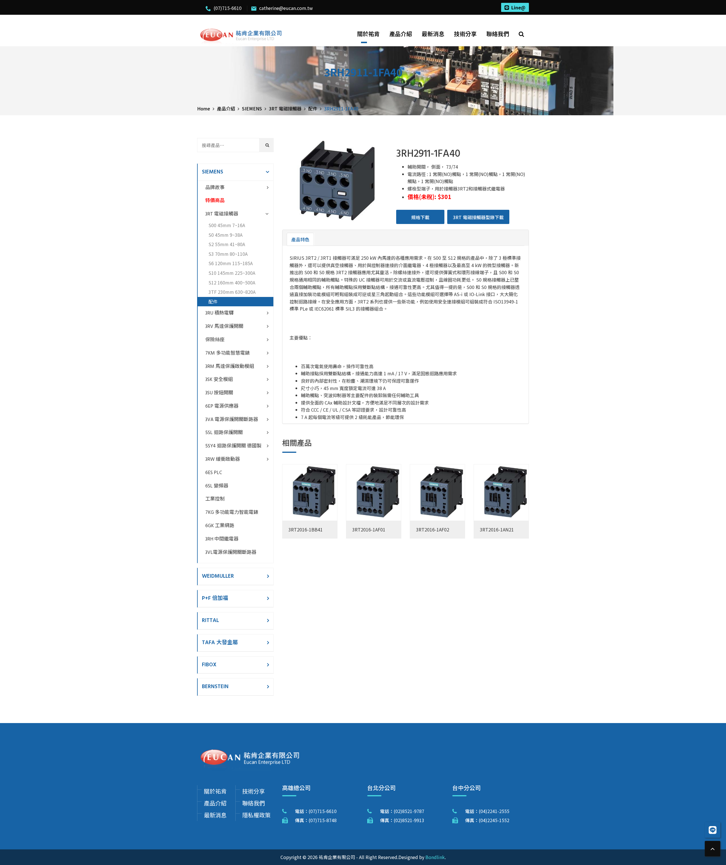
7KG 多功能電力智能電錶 (231, 512)
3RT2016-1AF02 (432, 529)
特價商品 (215, 201)
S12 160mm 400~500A (231, 282)
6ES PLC (213, 473)
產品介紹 (400, 34)
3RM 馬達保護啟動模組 (229, 366)
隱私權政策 (256, 815)
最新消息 (433, 34)
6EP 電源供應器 (222, 406)
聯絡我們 (497, 34)
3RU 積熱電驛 (219, 313)
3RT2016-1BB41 (305, 529)
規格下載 (420, 217)
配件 (213, 301)
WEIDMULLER (218, 576)
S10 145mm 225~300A (231, 272)
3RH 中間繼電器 (222, 539)
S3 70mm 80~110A (228, 253)
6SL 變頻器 (216, 486)
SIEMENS (212, 172)
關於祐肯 (368, 34)
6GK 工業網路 (219, 526)
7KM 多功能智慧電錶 (227, 353)
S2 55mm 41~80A (226, 244)
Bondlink (435, 857)
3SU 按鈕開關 (219, 393)
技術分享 (465, 34)
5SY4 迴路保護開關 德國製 (233, 446)
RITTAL (210, 620)
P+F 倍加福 (215, 598)
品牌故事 (215, 188)
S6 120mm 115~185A (230, 263)
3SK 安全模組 (219, 380)
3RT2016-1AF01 (368, 529)
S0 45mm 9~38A (225, 234)
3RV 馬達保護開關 (224, 326)
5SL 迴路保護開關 (224, 433)
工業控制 (215, 499)
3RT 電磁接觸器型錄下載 (478, 217)
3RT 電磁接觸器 (221, 214)
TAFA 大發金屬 (220, 642)
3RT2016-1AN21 (497, 529)
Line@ (518, 7)
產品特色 (300, 239)
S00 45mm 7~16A (226, 225)
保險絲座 (215, 340)
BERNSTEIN (215, 686)
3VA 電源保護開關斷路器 (231, 420)
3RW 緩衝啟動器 (222, 459)
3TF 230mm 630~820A (232, 291)
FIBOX (209, 665)
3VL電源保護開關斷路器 (230, 552)
